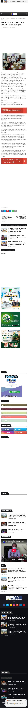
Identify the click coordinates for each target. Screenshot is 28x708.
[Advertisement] (14, 10)
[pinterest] (24, 605)
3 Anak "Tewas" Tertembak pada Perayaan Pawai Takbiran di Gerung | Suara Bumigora (17, 524)
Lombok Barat (7, 405)
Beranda (3, 18)
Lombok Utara (7, 416)
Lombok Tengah (8, 409)
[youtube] (20, 432)
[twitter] (20, 429)
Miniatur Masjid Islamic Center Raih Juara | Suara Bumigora (16, 695)
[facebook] (7, 429)
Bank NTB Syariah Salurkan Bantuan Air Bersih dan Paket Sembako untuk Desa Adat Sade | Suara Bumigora (17, 624)
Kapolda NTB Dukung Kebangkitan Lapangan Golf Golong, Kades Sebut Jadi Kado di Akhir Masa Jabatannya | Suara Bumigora (17, 516)
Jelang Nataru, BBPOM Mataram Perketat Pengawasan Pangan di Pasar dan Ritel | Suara (12, 161)
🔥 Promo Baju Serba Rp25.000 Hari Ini (15, 702)
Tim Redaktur (5, 27)
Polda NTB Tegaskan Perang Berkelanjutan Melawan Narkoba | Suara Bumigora (12, 110)
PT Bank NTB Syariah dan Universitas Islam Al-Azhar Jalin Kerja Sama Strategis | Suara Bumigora (17, 230)
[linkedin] (20, 605)
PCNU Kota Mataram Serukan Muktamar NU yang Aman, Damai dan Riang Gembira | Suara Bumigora (17, 243)
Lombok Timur (7, 413)
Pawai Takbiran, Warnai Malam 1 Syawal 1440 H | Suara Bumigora (15, 530)
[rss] (11, 605)
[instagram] (7, 432)
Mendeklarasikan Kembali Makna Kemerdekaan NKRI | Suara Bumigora (17, 236)
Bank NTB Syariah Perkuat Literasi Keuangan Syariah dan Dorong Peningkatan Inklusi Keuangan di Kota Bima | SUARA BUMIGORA (17, 571)
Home (3, 702)
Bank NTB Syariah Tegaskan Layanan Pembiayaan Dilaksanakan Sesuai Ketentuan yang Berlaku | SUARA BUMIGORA (17, 579)
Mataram (7, 18)
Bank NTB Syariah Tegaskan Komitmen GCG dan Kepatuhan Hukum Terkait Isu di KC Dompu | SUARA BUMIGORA (17, 588)
